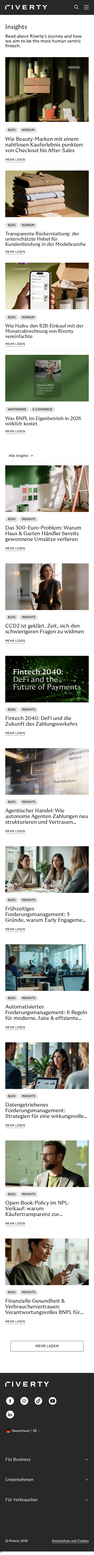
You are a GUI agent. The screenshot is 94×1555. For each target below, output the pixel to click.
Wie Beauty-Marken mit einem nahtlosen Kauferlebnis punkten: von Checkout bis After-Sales (44, 144)
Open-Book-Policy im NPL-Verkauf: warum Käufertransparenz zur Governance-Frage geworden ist (43, 1208)
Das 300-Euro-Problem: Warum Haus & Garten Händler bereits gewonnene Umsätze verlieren (43, 533)
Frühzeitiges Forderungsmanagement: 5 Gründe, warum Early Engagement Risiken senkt (46, 914)
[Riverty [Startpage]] (26, 7)
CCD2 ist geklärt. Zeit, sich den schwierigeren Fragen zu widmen (44, 628)
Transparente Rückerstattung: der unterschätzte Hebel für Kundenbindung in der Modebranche (45, 239)
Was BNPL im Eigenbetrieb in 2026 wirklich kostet (43, 421)
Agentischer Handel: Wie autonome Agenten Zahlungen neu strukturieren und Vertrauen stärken (46, 816)
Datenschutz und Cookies (70, 1541)
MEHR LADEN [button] (47, 1346)
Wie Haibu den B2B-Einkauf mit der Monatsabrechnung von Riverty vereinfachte (44, 331)
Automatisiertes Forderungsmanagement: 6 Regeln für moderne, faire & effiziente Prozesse (46, 1012)
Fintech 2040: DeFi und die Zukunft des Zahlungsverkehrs (41, 721)
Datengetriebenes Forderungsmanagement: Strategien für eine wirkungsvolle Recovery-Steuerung (44, 1110)
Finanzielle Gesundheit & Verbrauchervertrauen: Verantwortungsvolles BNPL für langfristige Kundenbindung (42, 1306)
